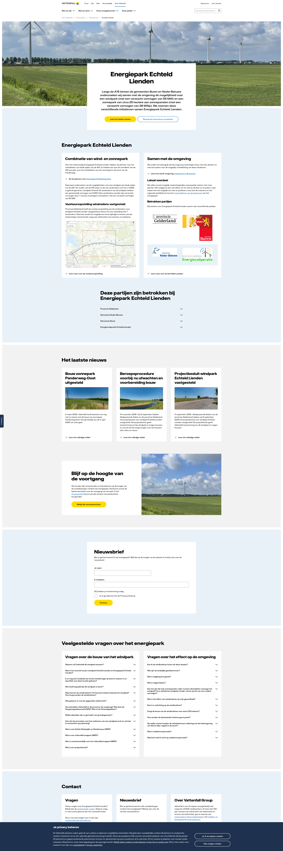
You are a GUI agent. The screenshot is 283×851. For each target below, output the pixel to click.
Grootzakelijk (107, 3)
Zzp (92, 3)
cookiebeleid (78, 845)
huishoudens (180, 817)
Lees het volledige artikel (79, 437)
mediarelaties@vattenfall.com (78, 820)
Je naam (98, 568)
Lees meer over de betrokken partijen (167, 274)
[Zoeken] (219, 11)
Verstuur (103, 603)
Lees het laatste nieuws (120, 119)
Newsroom (205, 3)
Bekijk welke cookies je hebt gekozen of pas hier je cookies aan (141, 842)
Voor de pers (216, 3)
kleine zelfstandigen (195, 817)
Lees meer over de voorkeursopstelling (86, 274)
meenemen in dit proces (184, 173)
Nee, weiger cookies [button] (212, 844)
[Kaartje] (100, 244)
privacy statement (94, 845)
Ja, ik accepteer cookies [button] (212, 836)
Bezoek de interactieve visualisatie (158, 119)
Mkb (98, 3)
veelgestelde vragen (86, 809)
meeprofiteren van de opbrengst (188, 193)
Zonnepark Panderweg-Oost (98, 179)
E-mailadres (99, 580)
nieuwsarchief (77, 494)
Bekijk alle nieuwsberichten (89, 504)
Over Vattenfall (120, 3)
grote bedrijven (193, 819)
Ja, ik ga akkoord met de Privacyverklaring (117, 596)
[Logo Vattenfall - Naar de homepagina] (70, 3)
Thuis (86, 3)
